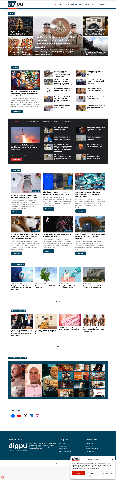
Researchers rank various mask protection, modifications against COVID (96, 137)
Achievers (46, 121)
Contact (62, 454)
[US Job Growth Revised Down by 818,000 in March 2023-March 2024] (70, 320)
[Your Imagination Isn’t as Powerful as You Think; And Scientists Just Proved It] (46, 321)
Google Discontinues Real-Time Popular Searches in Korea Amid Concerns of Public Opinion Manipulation (25, 236)
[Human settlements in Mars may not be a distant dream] (81, 147)
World (61, 4)
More (92, 4)
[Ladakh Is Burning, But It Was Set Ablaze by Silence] (48, 108)
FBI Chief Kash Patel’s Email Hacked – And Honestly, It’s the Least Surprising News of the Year (24, 94)
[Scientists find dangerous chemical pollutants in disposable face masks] (81, 157)
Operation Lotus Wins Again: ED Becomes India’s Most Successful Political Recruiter (95, 32)
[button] (112, 459)
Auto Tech (57, 121)
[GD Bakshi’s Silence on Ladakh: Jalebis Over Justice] (81, 99)
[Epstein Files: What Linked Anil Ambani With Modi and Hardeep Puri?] (81, 73)
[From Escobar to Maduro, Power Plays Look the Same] (81, 91)
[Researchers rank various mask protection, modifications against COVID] (81, 138)
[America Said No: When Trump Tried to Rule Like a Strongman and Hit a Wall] (81, 82)
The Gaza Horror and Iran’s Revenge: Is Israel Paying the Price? (95, 52)
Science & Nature (16, 121)
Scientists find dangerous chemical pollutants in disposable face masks (94, 156)
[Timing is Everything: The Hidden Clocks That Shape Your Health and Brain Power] (22, 274)
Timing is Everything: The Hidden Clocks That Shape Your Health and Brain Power (21, 287)
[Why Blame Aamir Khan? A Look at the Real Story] (20, 26)
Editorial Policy (89, 443)
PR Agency (62, 443)
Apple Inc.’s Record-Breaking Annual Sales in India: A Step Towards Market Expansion (90, 236)
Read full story (17, 111)
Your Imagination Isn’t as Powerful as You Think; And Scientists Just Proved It (45, 331)
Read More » (16, 159)
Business (74, 4)
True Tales (68, 121)
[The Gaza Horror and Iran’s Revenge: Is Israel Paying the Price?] (95, 46)
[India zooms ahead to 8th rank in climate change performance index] (81, 130)
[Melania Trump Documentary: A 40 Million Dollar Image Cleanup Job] (48, 91)
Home (55, 4)
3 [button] (59, 301)
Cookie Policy (89, 477)
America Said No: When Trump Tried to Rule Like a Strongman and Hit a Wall (95, 81)
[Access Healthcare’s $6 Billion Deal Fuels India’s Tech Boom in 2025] (94, 274)
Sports (87, 4)
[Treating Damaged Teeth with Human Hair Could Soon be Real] (70, 274)
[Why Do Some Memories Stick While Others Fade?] (46, 274)
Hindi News (63, 448)
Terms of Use (89, 451)
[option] (58, 36)
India (67, 4)
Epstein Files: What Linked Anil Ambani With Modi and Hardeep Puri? (96, 73)
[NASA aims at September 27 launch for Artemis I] (48, 130)
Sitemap (87, 454)
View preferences (107, 473)
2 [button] (58, 346)
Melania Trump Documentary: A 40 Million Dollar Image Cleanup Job (63, 90)
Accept (79, 473)
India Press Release (65, 451)
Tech (80, 4)
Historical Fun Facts (32, 121)
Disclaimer (88, 446)
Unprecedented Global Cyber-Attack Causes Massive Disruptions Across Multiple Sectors (88, 194)
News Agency (63, 446)
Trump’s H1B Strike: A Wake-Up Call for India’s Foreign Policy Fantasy (96, 107)
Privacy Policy (96, 477)
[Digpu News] (16, 4)
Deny (92, 473)
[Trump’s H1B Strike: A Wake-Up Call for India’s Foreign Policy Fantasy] (81, 108)
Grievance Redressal (91, 448)
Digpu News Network (60, 463)
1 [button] (56, 301)
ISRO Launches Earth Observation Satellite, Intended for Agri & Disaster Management (24, 147)
